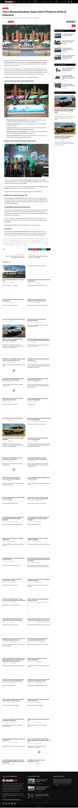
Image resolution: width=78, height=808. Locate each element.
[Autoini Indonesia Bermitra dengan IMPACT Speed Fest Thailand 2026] (39, 390)
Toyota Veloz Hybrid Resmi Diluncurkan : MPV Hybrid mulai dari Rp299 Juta (13, 720)
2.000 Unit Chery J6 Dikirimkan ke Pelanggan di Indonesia (24, 77)
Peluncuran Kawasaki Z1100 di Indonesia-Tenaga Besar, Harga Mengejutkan (39, 419)
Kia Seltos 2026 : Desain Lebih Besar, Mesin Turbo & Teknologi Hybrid (38, 439)
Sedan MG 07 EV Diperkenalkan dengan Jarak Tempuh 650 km (38, 359)
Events (51, 1)
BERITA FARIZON (38, 322)
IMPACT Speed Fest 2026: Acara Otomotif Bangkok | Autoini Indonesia (12, 399)
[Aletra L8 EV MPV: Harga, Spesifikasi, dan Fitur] (13, 311)
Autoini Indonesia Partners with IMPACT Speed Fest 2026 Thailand (39, 478)
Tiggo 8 (29, 131)
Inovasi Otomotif (6, 242)
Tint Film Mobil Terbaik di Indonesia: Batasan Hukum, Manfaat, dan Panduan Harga (13, 700)
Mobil (18, 1)
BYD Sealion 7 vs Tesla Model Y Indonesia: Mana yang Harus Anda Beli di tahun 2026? (13, 359)
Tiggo (20, 244)
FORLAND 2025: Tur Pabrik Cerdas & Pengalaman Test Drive (36, 761)
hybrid (21, 240)
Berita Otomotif (20, 238)
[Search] (74, 1)
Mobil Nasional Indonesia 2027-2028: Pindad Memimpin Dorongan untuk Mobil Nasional (13, 680)
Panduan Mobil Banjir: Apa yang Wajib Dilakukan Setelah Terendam (13, 559)
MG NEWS (10, 500)
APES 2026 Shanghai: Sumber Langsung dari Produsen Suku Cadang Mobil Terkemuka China (39, 340)
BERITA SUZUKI (39, 661)
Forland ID (38, 763)
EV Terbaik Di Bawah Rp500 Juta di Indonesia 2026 (13, 280)
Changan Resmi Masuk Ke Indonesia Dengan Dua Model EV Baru (13, 739)
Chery (43, 231)
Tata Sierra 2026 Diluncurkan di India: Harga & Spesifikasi (13, 439)
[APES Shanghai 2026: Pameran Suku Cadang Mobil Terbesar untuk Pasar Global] (13, 370)
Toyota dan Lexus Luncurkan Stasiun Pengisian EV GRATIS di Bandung (39, 580)
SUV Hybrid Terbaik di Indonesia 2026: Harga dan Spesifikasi (13, 300)
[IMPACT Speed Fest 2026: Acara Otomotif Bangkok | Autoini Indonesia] (13, 390)
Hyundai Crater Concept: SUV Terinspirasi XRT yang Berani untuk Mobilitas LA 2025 (39, 680)
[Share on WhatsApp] (74, 22)
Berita (8, 238)
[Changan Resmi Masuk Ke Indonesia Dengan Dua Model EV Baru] (13, 730)
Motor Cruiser (38, 500)
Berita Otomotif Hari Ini (29, 238)
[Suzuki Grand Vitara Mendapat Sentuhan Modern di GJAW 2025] (39, 650)
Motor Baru (38, 743)
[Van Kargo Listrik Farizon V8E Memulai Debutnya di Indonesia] (39, 311)
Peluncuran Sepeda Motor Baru (40, 421)
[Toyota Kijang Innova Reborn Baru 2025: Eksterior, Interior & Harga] (13, 571)
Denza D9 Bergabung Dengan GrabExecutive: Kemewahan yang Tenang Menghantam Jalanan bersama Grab (13, 761)
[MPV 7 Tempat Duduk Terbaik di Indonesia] (13, 410)
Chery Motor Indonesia (13, 240)
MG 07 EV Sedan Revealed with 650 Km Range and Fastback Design (13, 498)
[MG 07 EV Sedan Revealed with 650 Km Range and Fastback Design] (13, 489)
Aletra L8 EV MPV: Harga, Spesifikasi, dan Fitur (13, 319)
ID (24, 240)
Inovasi (45, 240)
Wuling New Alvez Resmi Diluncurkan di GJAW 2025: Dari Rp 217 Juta (38, 700)
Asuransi (44, 1)
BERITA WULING (39, 702)
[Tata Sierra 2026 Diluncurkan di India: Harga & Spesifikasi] (13, 430)
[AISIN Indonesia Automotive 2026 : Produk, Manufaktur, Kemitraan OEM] (39, 370)
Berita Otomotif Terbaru (40, 238)
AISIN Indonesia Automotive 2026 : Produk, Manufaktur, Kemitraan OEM (38, 379)
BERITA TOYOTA (13, 521)
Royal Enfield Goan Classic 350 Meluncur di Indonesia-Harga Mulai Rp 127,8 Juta (38, 639)
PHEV (17, 244)
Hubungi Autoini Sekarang (14, 799)
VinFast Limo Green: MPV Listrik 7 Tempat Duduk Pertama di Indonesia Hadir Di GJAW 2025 (13, 600)
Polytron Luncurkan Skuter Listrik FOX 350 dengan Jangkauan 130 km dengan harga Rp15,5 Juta (39, 740)
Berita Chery (13, 238)
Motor (24, 1)
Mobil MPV (10, 420)
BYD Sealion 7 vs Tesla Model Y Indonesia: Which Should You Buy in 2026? (12, 458)
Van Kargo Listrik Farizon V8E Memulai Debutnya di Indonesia (37, 320)
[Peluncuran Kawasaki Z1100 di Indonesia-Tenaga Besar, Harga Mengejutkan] (39, 410)
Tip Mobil (12, 561)
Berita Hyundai (39, 682)
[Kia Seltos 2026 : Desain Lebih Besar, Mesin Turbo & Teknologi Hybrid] (39, 430)
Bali (12, 133)
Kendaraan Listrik (35, 2)
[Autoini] (10, 1)
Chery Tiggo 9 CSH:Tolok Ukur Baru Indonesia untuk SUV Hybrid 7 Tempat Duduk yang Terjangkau (38, 519)
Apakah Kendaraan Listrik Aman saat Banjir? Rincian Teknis (12, 539)
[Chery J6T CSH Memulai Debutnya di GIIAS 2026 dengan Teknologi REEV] (13, 331)
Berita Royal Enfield (40, 641)
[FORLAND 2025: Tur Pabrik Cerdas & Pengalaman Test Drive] (39, 752)
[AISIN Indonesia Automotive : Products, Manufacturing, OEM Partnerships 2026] (39, 449)
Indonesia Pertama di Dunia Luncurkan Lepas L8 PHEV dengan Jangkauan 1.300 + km (13, 639)
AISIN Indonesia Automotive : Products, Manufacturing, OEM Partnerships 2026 (37, 458)
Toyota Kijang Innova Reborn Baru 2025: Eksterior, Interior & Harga (12, 580)
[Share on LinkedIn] (72, 22)
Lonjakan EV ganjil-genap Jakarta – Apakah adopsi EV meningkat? (38, 539)
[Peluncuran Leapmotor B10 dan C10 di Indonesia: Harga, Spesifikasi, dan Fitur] (39, 291)
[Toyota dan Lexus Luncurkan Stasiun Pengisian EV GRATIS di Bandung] (39, 571)
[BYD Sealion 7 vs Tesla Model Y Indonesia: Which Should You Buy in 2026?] (13, 449)
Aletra (11, 321)
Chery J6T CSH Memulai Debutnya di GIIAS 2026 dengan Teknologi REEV (12, 340)
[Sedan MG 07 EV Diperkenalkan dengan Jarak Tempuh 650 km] (39, 350)
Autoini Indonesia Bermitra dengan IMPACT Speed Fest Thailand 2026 (38, 399)
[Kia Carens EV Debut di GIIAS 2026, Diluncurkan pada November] (39, 271)
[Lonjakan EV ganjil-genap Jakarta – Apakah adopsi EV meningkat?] (39, 530)
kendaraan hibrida (26, 213)
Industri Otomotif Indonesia (36, 240)
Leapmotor (37, 302)
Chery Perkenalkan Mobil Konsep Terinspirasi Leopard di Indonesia (26, 191)
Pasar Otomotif (45, 242)
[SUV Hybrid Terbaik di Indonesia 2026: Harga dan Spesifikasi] (13, 291)
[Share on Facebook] (67, 22)
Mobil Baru (5, 8)
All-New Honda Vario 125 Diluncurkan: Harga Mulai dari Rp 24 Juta (38, 600)
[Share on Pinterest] (70, 22)
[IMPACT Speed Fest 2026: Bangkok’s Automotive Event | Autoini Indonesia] (13, 469)
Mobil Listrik (24, 242)
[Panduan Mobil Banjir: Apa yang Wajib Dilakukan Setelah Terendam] (13, 550)
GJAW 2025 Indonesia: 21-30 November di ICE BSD (38, 720)
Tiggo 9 (19, 127)
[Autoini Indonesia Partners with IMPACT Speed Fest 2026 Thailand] (39, 469)
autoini (4, 238)
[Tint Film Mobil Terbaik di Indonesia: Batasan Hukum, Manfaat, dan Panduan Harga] (13, 691)
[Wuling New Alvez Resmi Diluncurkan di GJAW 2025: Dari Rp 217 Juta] (39, 691)
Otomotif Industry (36, 242)
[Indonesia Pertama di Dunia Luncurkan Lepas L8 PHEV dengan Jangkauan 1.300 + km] (13, 630)
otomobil (30, 242)
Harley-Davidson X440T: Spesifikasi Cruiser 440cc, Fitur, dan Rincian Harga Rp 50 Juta (38, 498)
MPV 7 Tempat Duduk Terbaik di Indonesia (12, 418)
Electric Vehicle (16, 64)
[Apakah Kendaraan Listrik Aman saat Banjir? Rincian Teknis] (13, 530)
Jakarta (8, 133)
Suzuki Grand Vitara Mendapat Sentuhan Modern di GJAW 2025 (37, 659)
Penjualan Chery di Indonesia (8, 244)
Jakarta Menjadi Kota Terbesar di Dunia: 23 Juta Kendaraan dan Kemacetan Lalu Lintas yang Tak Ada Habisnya (39, 559)
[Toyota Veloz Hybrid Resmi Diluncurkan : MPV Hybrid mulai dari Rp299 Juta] (13, 711)
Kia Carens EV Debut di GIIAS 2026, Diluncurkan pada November (39, 280)
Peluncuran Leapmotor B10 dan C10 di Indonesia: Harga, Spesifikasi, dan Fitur (37, 300)
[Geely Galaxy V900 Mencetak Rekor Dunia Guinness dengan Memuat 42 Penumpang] (13, 610)
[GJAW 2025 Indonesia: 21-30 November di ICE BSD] (39, 711)
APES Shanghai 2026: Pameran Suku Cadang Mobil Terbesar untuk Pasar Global (13, 379)
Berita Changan (14, 742)
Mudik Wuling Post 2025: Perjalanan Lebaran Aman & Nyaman (25, 225)
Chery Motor (5, 240)
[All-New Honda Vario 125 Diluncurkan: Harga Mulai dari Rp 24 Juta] (39, 591)
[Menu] (3, 2)
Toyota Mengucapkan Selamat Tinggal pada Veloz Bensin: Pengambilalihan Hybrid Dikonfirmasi (12, 519)
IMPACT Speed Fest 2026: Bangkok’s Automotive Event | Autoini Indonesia (11, 478)
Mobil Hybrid (17, 242)
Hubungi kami (56, 2)
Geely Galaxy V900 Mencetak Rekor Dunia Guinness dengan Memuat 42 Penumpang (12, 619)
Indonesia (28, 240)
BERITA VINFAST (13, 602)
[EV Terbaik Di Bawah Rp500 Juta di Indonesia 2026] (13, 271)
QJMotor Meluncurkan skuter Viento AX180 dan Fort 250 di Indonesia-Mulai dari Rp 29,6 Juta (39, 619)
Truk (29, 1)
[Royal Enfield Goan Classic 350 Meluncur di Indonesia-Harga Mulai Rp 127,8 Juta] (39, 630)
